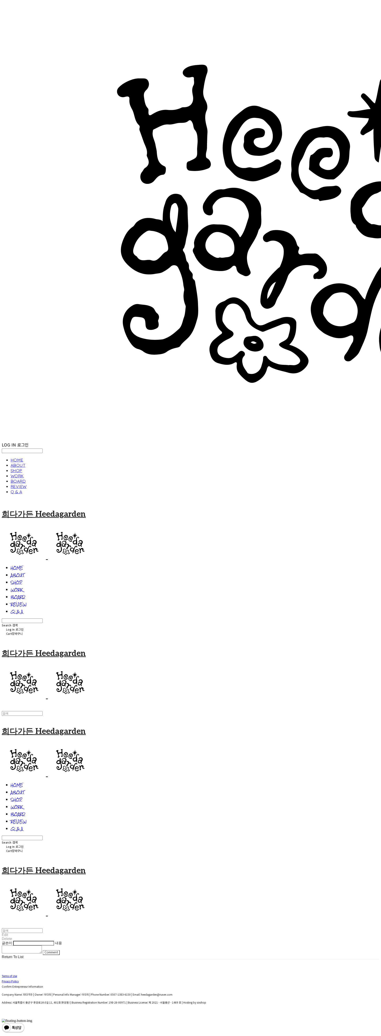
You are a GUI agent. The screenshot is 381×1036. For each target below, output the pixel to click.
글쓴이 (7, 943)
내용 (58, 943)
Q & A (16, 491)
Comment (51, 952)
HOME (17, 460)
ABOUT (18, 465)
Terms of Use (9, 976)
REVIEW (18, 486)
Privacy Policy (10, 981)
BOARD (18, 481)
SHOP (16, 470)
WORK (17, 475)
